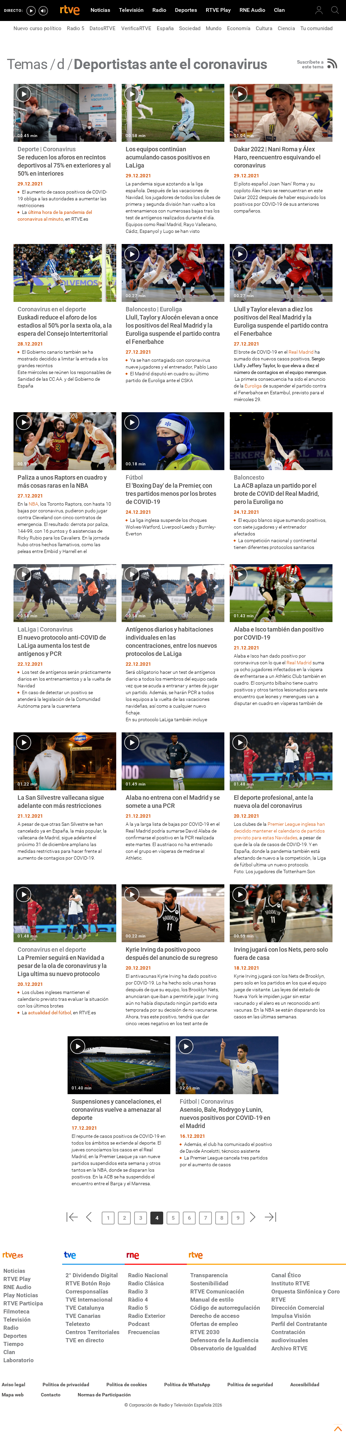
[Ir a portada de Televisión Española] (93, 1257)
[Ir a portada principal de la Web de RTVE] (31, 1254)
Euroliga (253, 386)
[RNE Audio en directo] (43, 11)
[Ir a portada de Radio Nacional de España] (156, 1257)
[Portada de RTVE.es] (69, 11)
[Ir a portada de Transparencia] (266, 1257)
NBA (33, 504)
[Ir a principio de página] (338, 1429)
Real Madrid (301, 352)
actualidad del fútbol (49, 1012)
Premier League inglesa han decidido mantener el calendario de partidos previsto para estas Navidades (279, 830)
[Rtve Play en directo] (31, 11)
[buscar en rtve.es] (335, 10)
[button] (72, 1217)
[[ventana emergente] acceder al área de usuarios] (319, 10)
